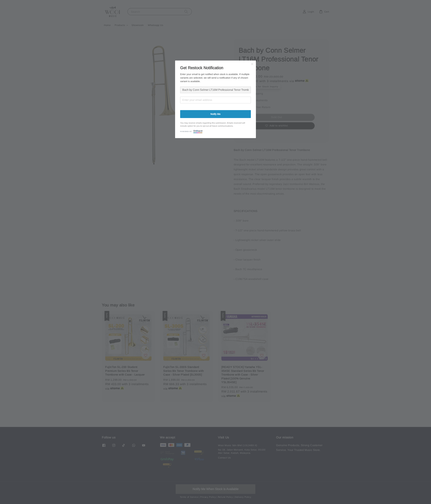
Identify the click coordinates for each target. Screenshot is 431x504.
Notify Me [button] (215, 114)
